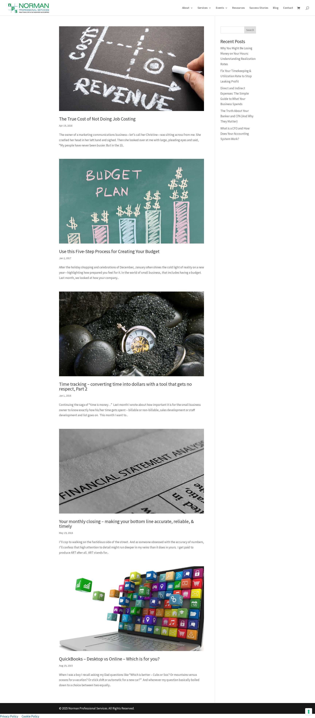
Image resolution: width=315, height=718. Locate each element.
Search (250, 30)
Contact (288, 8)
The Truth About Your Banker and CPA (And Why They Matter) (236, 116)
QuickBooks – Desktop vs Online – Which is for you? (109, 659)
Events (220, 8)
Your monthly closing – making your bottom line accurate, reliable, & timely (126, 523)
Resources (238, 8)
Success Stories (258, 8)
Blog (276, 8)
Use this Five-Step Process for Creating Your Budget (109, 251)
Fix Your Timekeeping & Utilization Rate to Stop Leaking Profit (236, 76)
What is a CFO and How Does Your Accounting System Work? (235, 133)
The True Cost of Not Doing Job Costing (97, 119)
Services (203, 8)
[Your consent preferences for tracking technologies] (308, 711)
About (185, 8)
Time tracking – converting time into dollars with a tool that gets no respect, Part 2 (125, 386)
